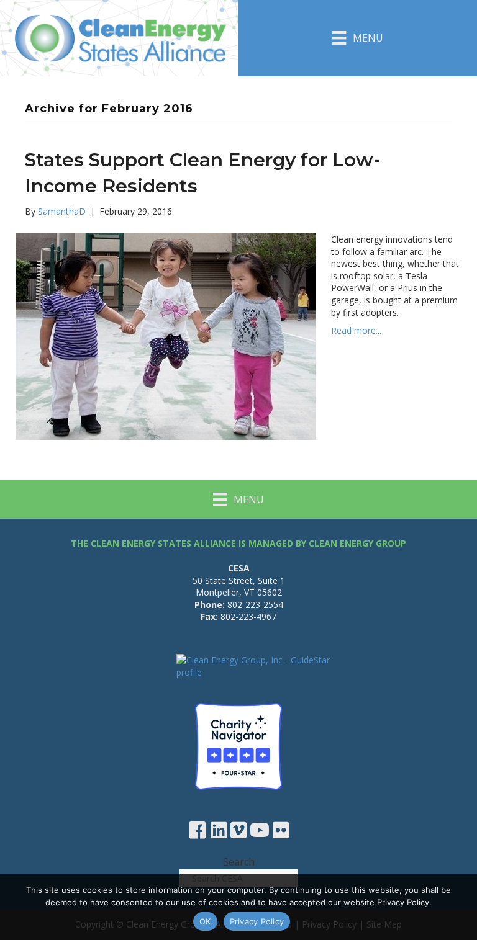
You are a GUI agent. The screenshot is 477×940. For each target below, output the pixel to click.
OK (205, 921)
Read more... (356, 330)
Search (239, 862)
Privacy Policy (257, 921)
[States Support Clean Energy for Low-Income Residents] (166, 335)
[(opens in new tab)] (238, 745)
